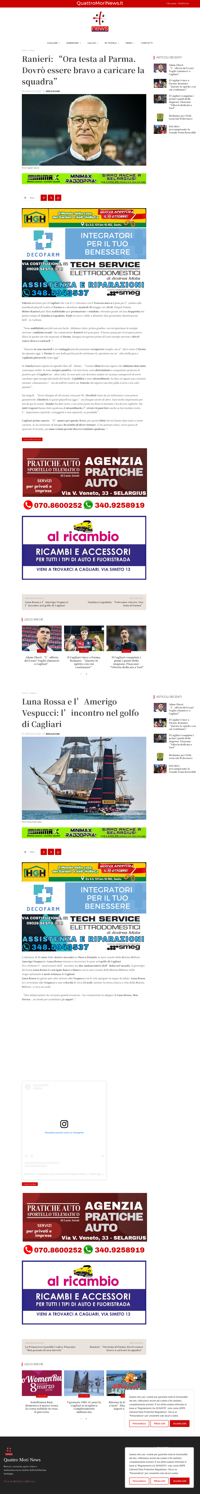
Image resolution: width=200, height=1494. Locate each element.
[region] (159, 1467)
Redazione (53, 91)
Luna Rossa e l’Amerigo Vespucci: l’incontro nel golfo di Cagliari (46, 603)
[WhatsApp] (58, 198)
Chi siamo (172, 3)
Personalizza (139, 1481)
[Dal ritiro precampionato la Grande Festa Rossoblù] (160, 129)
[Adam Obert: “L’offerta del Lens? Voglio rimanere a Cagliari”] (42, 638)
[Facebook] (44, 198)
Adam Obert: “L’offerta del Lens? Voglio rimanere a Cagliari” (41, 660)
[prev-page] (81, 674)
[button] (192, 4)
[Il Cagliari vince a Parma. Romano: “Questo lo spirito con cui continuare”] (84, 638)
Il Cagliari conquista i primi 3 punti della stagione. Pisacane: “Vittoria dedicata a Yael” (127, 662)
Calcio (32, 50)
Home (24, 50)
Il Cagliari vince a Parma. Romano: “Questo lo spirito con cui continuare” (84, 662)
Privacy (31, 1481)
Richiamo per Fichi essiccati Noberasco (180, 117)
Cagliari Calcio (32, 439)
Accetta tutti (179, 1481)
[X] (51, 198)
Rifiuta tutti (159, 1481)
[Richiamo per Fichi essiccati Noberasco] (160, 117)
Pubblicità (183, 3)
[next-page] (86, 674)
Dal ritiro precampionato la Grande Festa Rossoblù (182, 129)
